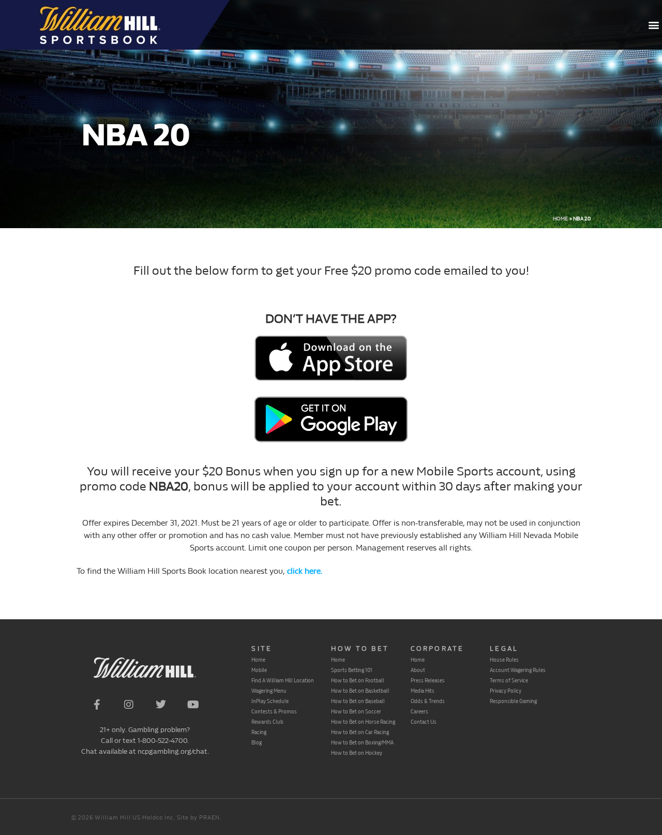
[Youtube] (193, 704)
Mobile (259, 670)
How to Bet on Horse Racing (363, 721)
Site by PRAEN (198, 817)
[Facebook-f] (96, 704)
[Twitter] (161, 704)
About (418, 670)
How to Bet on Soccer (356, 711)
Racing (258, 732)
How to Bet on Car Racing (360, 732)
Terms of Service (509, 680)
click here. (304, 571)
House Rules (504, 659)
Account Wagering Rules (518, 670)
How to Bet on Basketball (360, 690)
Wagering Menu (269, 690)
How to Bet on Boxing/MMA (362, 742)
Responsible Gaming (513, 701)
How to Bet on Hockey (356, 752)
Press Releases (428, 680)
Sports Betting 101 (351, 670)
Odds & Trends (428, 701)
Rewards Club (267, 721)
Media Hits (422, 690)
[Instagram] (128, 704)
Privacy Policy (505, 690)
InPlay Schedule (270, 701)
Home (560, 219)
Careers (419, 711)
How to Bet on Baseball (358, 701)
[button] (653, 25)
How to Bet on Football (357, 680)
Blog (256, 742)
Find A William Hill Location (282, 680)
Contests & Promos (274, 711)
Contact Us (424, 721)
